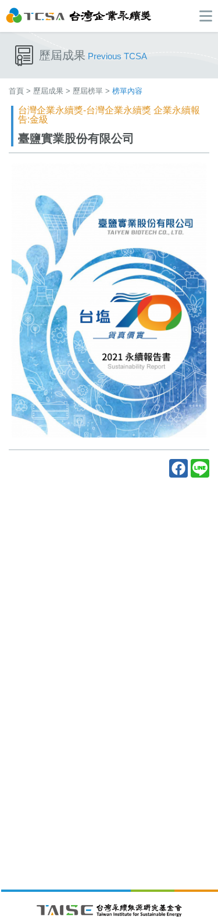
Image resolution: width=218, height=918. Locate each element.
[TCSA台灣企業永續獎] (78, 15)
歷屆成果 (48, 91)
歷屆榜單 (88, 91)
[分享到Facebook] (178, 468)
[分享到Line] (200, 468)
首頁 (16, 91)
